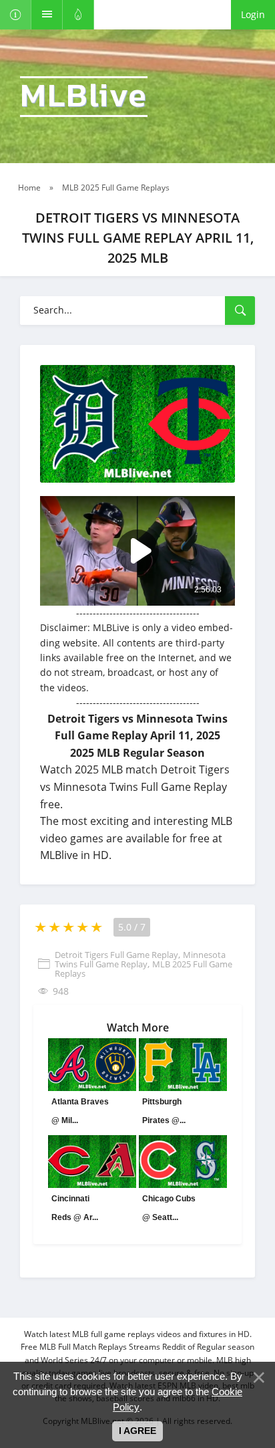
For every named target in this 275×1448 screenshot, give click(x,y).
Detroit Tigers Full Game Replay (116, 955)
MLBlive (84, 96)
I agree (137, 1430)
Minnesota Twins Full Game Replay (140, 959)
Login (253, 14)
